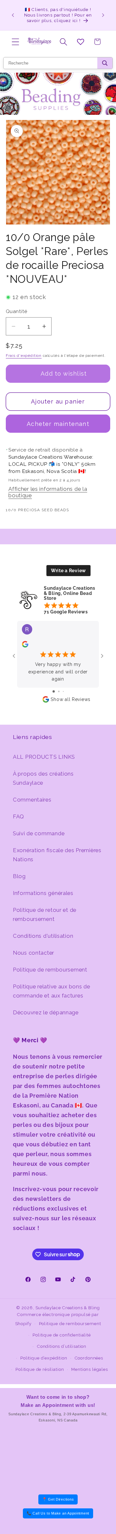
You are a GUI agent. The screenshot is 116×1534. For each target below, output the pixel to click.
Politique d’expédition (43, 1358)
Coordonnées (89, 1358)
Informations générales (43, 893)
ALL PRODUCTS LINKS (44, 757)
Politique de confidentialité (62, 1335)
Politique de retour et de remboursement (44, 914)
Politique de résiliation (39, 1369)
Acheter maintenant (58, 423)
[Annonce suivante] (103, 15)
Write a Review (68, 570)
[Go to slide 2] (59, 691)
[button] (15, 41)
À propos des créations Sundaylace (43, 778)
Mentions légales (89, 1369)
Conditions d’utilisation (61, 1346)
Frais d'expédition (24, 355)
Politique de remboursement (50, 969)
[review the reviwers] (25, 645)
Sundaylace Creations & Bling (67, 1307)
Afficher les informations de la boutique (47, 492)
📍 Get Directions (58, 1499)
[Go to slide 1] (54, 691)
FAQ (18, 816)
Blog (19, 876)
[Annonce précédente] (13, 15)
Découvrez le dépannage (46, 1012)
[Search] (104, 63)
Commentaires (32, 799)
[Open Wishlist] (80, 41)
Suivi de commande (38, 833)
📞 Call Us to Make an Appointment (58, 1513)
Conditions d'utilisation (43, 936)
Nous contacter (33, 952)
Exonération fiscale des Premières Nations (57, 855)
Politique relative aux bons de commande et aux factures (51, 991)
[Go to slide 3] (63, 691)
